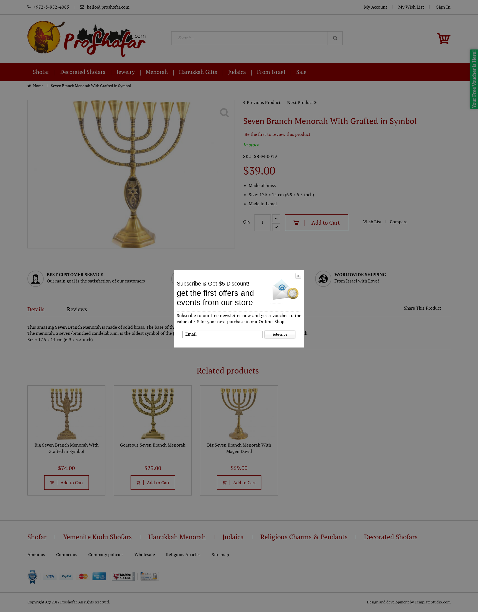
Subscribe (279, 334)
